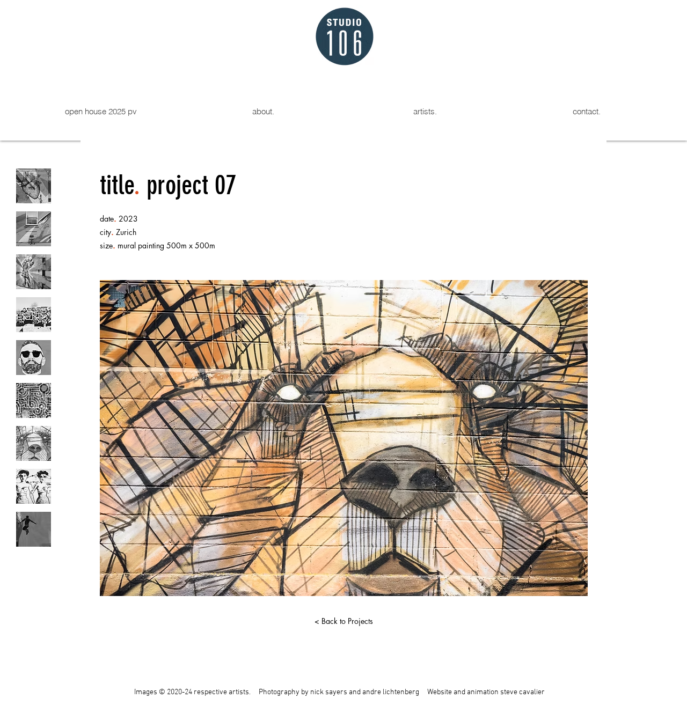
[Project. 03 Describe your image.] (33, 271)
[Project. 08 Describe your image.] (33, 486)
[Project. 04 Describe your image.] (33, 314)
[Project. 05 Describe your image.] (33, 357)
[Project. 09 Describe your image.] (33, 529)
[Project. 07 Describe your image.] (33, 443)
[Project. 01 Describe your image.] (33, 185)
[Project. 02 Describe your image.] (33, 228)
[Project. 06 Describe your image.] (33, 400)
